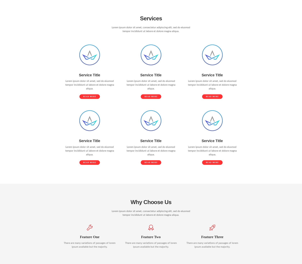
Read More (89, 96)
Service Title (89, 75)
